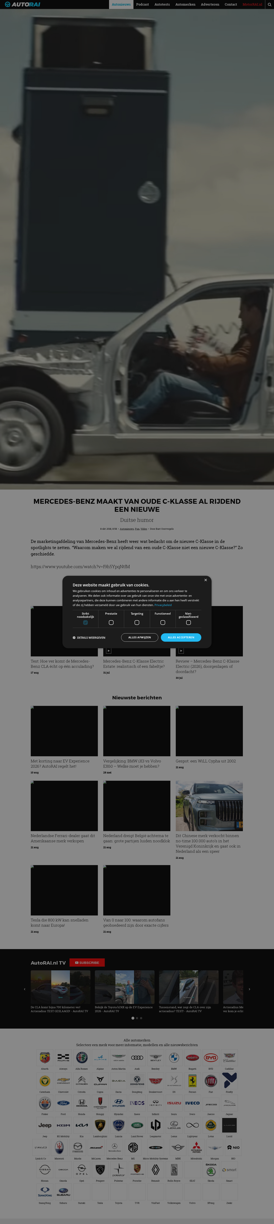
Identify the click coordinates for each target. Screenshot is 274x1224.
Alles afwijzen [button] (139, 637)
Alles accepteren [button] (181, 637)
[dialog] (137, 612)
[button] (89, 638)
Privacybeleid (163, 605)
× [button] (205, 580)
